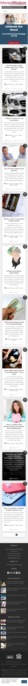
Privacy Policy (14, 666)
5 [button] (26, 45)
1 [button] (17, 45)
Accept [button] (24, 681)
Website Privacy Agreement (9, 682)
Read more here (14, 43)
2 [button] (20, 45)
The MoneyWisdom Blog (14, 565)
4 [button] (24, 45)
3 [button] (22, 45)
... (9, 535)
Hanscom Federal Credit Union (15, 661)
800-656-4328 (16, 555)
